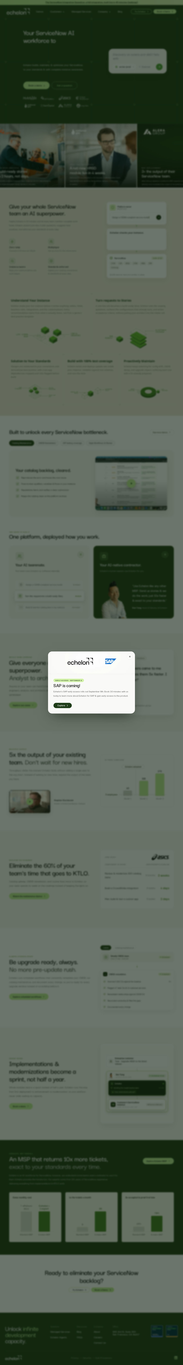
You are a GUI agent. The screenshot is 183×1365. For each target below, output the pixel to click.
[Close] (130, 656)
